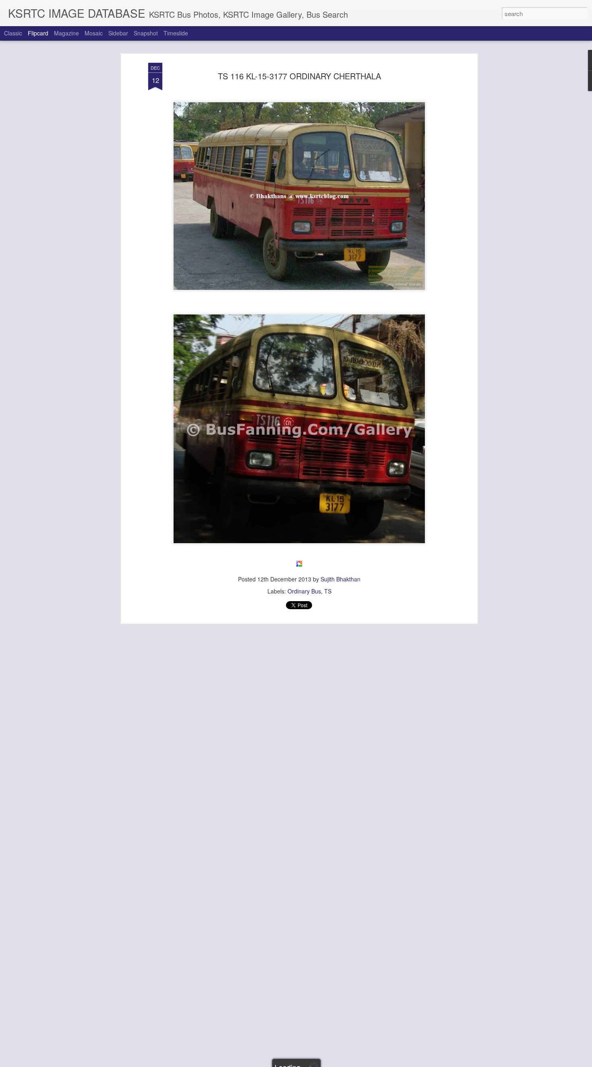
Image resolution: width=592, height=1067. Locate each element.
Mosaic (94, 33)
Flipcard (38, 33)
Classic (13, 33)
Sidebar (118, 33)
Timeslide (176, 33)
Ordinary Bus (304, 591)
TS (327, 591)
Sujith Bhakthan (340, 579)
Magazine (66, 33)
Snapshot (146, 33)
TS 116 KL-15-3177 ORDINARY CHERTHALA (299, 76)
